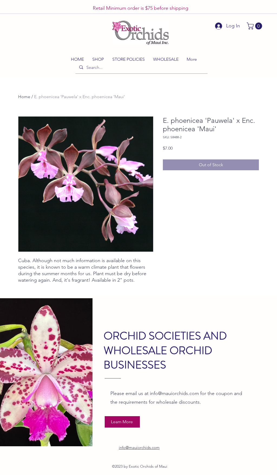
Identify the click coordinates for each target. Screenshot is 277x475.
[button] (255, 26)
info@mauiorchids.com (174, 393)
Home (24, 96)
